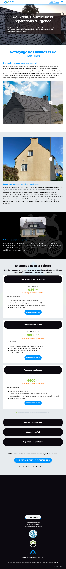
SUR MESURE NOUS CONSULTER (33, 460)
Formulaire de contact (33, 522)
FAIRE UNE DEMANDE (33, 312)
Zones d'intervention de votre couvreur (30, 562)
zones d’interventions (43, 272)
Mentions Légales (33, 524)
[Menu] (62, 2)
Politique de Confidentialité (33, 526)
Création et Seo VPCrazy (58, 566)
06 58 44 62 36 (33, 517)
